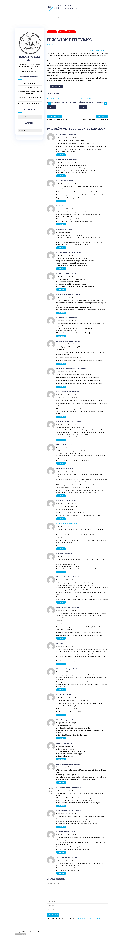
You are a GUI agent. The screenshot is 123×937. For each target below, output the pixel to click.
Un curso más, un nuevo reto (30, 83)
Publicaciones (50, 18)
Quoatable (23, 934)
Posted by (96, 50)
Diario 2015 (51, 45)
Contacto (81, 18)
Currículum (62, 18)
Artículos (50, 98)
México (61, 32)
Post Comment (53, 914)
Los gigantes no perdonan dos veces (29, 103)
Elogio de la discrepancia (30, 87)
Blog (40, 18)
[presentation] (49, 103)
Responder (61, 154)
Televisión (71, 32)
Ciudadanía (52, 32)
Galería (72, 18)
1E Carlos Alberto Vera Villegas (66, 523)
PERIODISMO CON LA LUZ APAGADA (95, 119)
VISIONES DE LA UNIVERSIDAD (57, 119)
